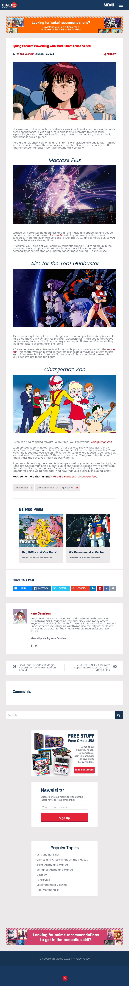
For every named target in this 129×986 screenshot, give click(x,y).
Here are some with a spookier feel (74, 476)
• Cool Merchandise (47, 890)
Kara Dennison (26, 54)
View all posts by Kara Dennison (49, 638)
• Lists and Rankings (47, 854)
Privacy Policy (81, 959)
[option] (41, 538)
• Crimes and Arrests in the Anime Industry (61, 860)
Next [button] (107, 536)
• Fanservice (42, 880)
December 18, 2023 (77, 557)
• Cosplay (41, 875)
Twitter (36, 645)
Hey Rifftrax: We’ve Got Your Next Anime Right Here (57, 552)
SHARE (111, 54)
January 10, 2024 (30, 557)
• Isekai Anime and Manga (51, 865)
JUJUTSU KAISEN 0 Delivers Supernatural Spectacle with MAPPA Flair (92, 667)
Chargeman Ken (101, 442)
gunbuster (70, 487)
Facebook (31, 645)
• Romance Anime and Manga (54, 870)
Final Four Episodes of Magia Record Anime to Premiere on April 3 (37, 667)
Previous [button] (22, 536)
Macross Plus (56, 235)
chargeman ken (47, 487)
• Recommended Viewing (51, 885)
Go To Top (65, 978)
